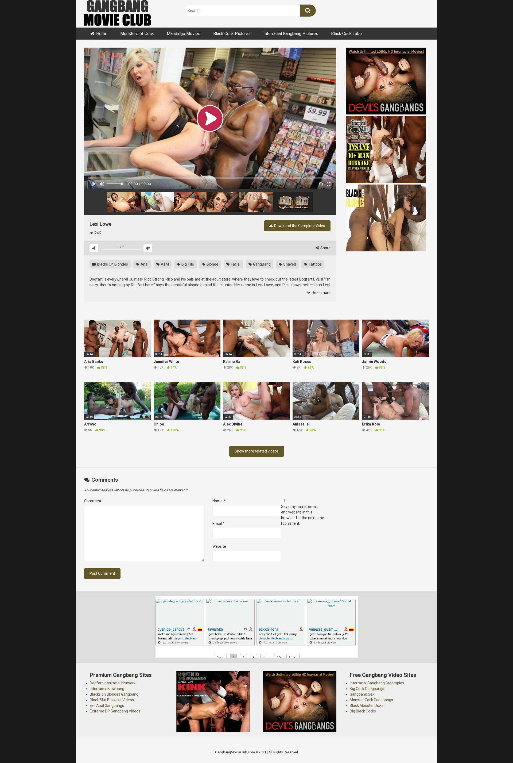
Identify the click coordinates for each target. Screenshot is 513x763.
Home (101, 33)
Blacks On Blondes (112, 264)
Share (325, 248)
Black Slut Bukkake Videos (112, 700)
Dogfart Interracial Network (112, 683)
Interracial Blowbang (107, 689)
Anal (144, 264)
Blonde (212, 264)
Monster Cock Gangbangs (371, 700)
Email (218, 524)
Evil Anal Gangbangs (107, 705)
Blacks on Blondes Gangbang (114, 694)
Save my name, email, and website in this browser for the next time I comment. (302, 515)
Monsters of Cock (137, 33)
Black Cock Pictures (232, 33)
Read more (321, 292)
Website (219, 546)
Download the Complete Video (299, 226)
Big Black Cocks (363, 711)
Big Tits (187, 264)
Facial (235, 264)
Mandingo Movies (183, 33)
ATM (164, 264)
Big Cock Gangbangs (367, 689)
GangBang (261, 264)
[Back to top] (495, 746)
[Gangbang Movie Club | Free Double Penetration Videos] (117, 14)
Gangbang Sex (362, 694)
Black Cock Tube (346, 33)
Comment (92, 501)
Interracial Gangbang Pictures (290, 33)
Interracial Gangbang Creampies (377, 683)
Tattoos (315, 264)
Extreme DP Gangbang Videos (115, 711)
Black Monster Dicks (366, 705)
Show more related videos (257, 451)
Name (218, 501)
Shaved (289, 264)
